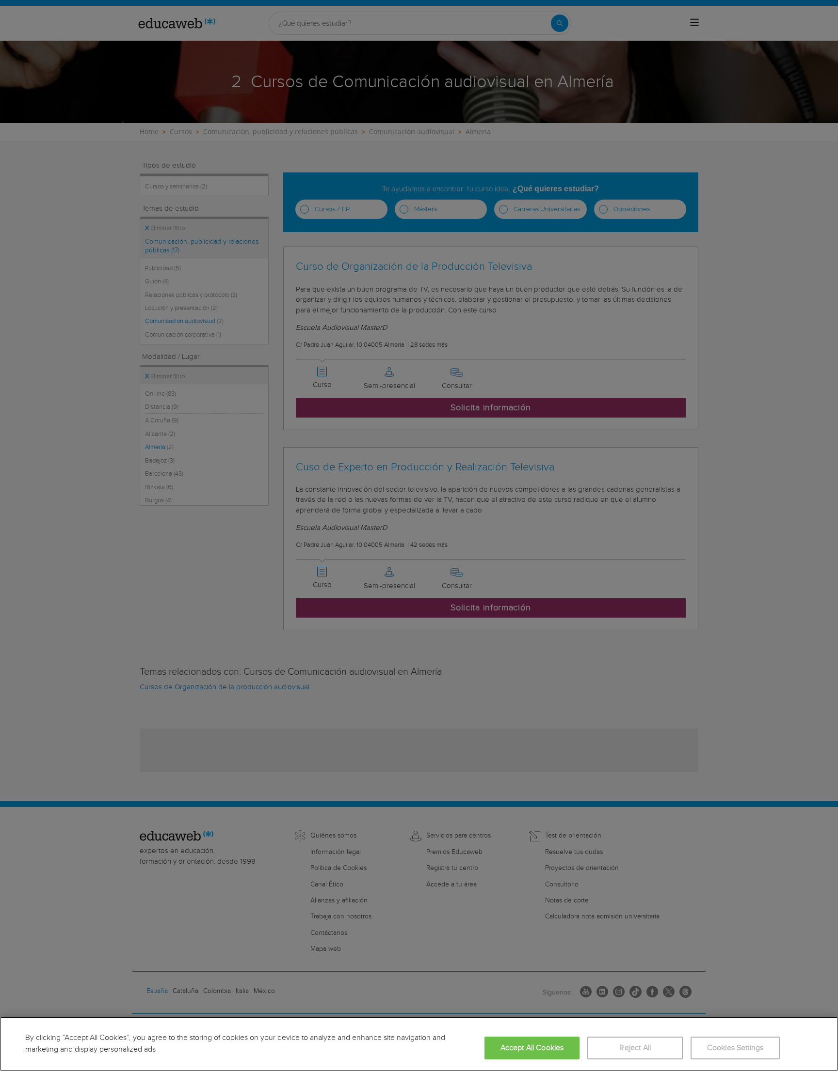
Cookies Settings (735, 1048)
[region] (419, 1044)
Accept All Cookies (532, 1048)
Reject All (635, 1048)
